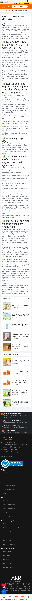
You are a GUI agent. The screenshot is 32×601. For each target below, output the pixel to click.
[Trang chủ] (6, 10)
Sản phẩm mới (7, 500)
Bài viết (11, 10)
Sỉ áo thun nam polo (8, 563)
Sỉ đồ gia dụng (7, 540)
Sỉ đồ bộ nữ (6, 559)
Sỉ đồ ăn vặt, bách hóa (9, 544)
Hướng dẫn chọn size (9, 508)
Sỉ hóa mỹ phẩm (7, 532)
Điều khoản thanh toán (9, 516)
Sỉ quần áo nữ (6, 555)
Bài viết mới (7, 298)
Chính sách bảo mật (8, 489)
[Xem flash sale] (3, 585)
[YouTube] (11, 456)
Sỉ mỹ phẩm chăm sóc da (10, 524)
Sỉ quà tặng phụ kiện (8, 571)
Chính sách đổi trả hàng (9, 481)
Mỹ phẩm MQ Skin (21, 10)
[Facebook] (6, 456)
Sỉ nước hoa (6, 536)
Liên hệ (5, 493)
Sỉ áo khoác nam (7, 567)
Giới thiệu (5, 473)
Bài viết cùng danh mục (10, 354)
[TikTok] (9, 456)
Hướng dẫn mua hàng (9, 504)
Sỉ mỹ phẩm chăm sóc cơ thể (11, 528)
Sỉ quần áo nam (7, 551)
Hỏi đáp (5, 512)
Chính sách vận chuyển (9, 485)
